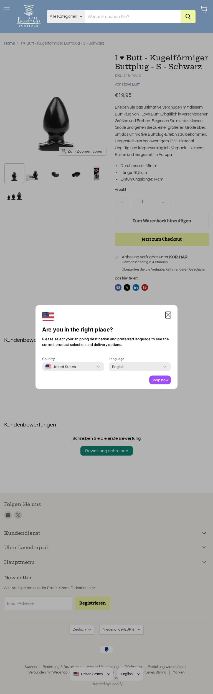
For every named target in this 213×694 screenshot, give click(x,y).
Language (116, 359)
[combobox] (60, 366)
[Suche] (188, 16)
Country (48, 359)
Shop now (160, 380)
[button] (168, 315)
